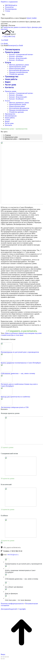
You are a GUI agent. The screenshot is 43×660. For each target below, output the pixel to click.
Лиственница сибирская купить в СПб (14, 407)
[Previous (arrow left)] (2, 658)
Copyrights (22, 609)
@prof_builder (32, 18)
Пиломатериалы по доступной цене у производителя (20, 352)
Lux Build (4, 40)
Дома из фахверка (11, 593)
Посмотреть (12, 45)
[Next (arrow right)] (4, 658)
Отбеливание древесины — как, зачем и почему (18, 373)
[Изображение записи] (6, 350)
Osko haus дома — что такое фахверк (18, 600)
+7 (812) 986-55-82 (8, 36)
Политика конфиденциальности (12, 603)
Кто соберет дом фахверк (14, 587)
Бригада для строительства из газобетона (15, 397)
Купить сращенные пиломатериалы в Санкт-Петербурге (21, 363)
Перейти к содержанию (9, 2)
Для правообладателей (9, 609)
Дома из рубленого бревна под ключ (18, 333)
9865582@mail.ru (12, 555)
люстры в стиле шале (15, 335)
